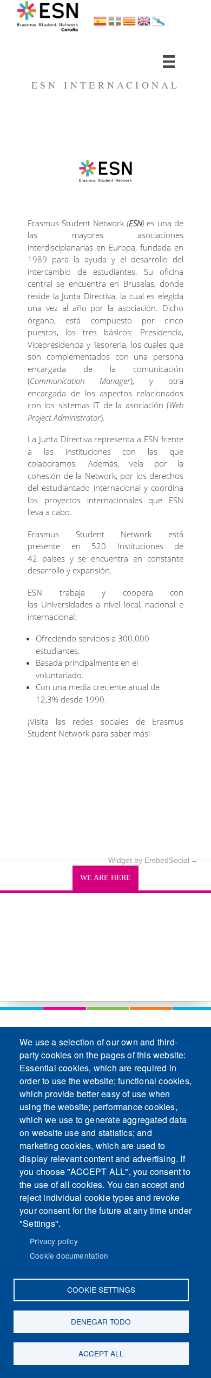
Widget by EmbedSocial (148, 860)
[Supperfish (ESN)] (169, 61)
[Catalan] (129, 25)
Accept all (101, 1353)
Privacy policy (54, 1240)
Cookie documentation (69, 1255)
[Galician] (158, 25)
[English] (143, 25)
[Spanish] (100, 25)
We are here (105, 878)
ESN (33, 46)
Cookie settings (101, 1289)
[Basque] (114, 25)
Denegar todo (101, 1321)
